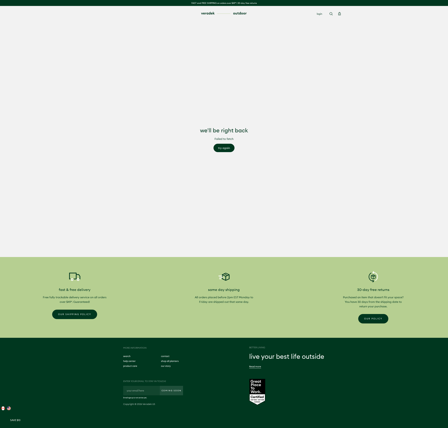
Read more (255, 366)
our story (166, 366)
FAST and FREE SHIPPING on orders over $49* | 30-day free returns (224, 3)
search (127, 356)
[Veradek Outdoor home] (224, 13)
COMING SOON (171, 390)
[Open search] (331, 13)
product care (130, 366)
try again (224, 148)
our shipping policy (74, 314)
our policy (373, 318)
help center (129, 361)
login (319, 13)
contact (165, 356)
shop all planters (170, 361)
